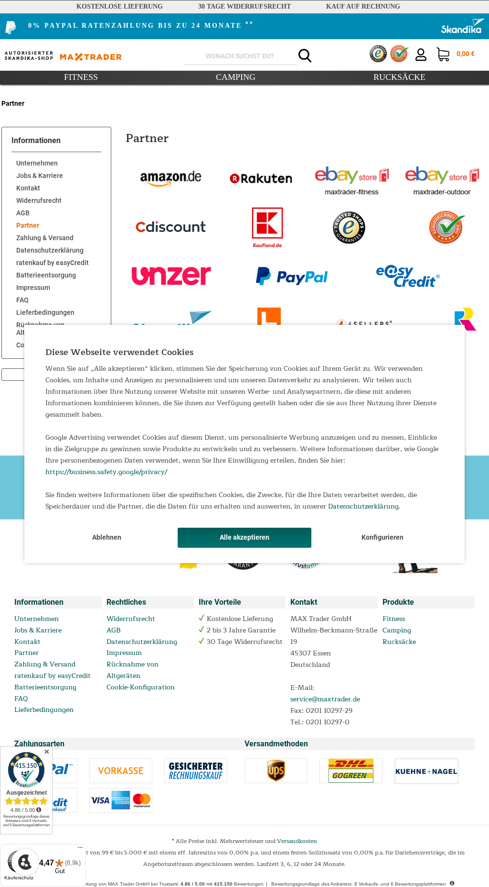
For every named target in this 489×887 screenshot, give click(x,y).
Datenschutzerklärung (363, 506)
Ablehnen (106, 537)
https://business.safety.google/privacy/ (106, 471)
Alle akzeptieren (244, 537)
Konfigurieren (382, 537)
